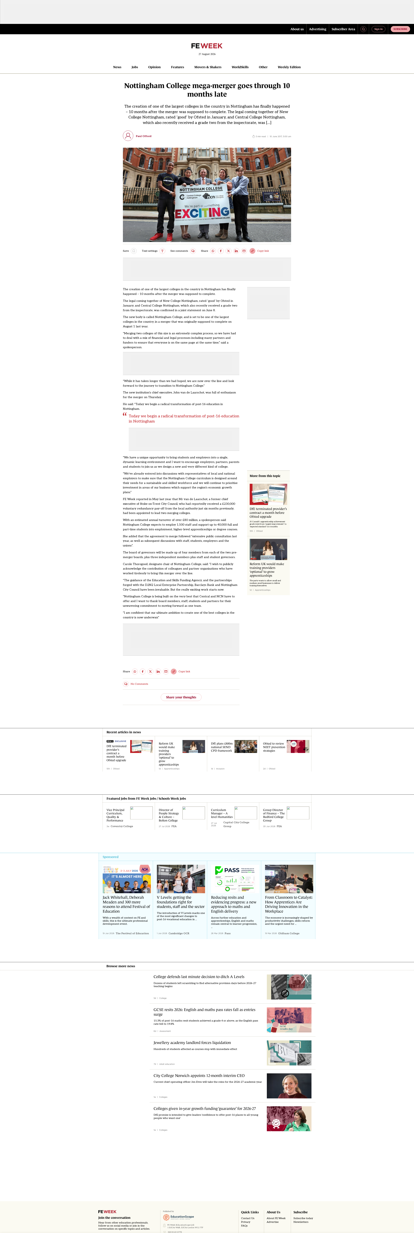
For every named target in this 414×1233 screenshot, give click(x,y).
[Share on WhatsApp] (213, 251)
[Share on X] (228, 251)
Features (177, 67)
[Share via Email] (244, 251)
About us (297, 29)
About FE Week (276, 1218)
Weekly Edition (289, 67)
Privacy (245, 1222)
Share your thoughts (181, 697)
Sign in (378, 28)
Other (263, 67)
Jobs (135, 67)
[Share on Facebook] (221, 251)
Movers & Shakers (207, 67)
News (117, 67)
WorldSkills (240, 67)
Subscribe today (303, 1218)
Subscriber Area (343, 29)
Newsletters (301, 1222)
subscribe (400, 28)
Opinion (154, 67)
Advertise (273, 1222)
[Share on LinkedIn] (236, 251)
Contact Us (247, 1218)
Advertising (317, 29)
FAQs (244, 1225)
